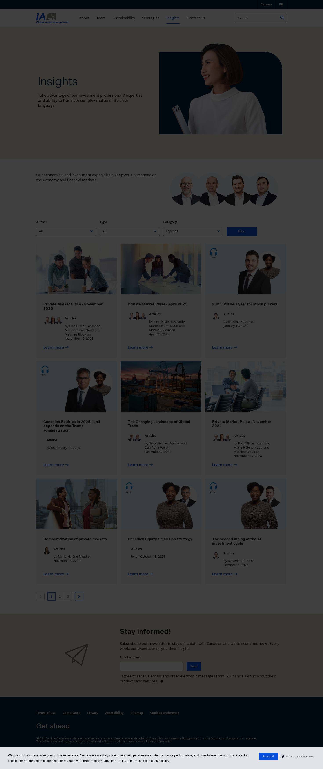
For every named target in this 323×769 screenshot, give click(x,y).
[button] (297, 756)
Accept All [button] (268, 756)
